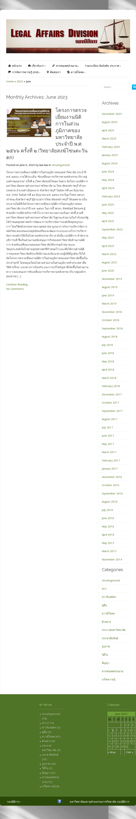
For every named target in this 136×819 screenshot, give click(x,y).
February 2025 (111, 147)
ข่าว (104, 588)
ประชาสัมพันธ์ (110, 638)
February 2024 (111, 196)
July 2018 (107, 345)
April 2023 (108, 221)
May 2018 (108, 361)
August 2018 (109, 336)
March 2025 (109, 138)
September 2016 (112, 493)
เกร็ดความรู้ (108, 679)
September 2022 (112, 229)
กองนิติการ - (14, 801)
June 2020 (108, 270)
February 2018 (111, 386)
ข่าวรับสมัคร (109, 597)
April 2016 (108, 534)
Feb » (129, 752)
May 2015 (108, 543)
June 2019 (108, 295)
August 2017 (109, 419)
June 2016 (108, 518)
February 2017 (111, 460)
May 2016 (108, 526)
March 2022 (109, 254)
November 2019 (112, 279)
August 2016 (109, 501)
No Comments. (15, 289)
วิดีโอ (105, 654)
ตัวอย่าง (106, 621)
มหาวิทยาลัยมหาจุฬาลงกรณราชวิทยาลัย (93, 801)
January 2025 (110, 155)
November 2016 (112, 477)
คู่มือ (104, 605)
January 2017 (110, 468)
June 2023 (108, 204)
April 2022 (108, 246)
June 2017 (108, 435)
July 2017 (107, 427)
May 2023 (108, 213)
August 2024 (109, 163)
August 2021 (109, 262)
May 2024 (108, 180)
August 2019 (109, 287)
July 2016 (107, 510)
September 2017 (112, 411)
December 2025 (112, 114)
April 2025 (108, 130)
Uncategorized (61, 165)
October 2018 (110, 320)
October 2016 (110, 485)
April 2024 (108, 188)
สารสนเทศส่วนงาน (112, 671)
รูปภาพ (106, 646)
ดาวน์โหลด (108, 613)
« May (112, 752)
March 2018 (109, 378)
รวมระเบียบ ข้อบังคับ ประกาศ (103, 65)
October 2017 (110, 402)
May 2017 (108, 444)
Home (10, 81)
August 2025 (109, 122)
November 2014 (112, 559)
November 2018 (112, 312)
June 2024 (108, 171)
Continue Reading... (17, 284)
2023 (20, 81)
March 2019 (109, 303)
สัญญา (105, 663)
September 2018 (112, 328)
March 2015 (109, 551)
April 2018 (108, 369)
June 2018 (108, 353)
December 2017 (112, 394)
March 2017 (109, 452)
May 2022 (108, 237)
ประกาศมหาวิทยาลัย (114, 630)
